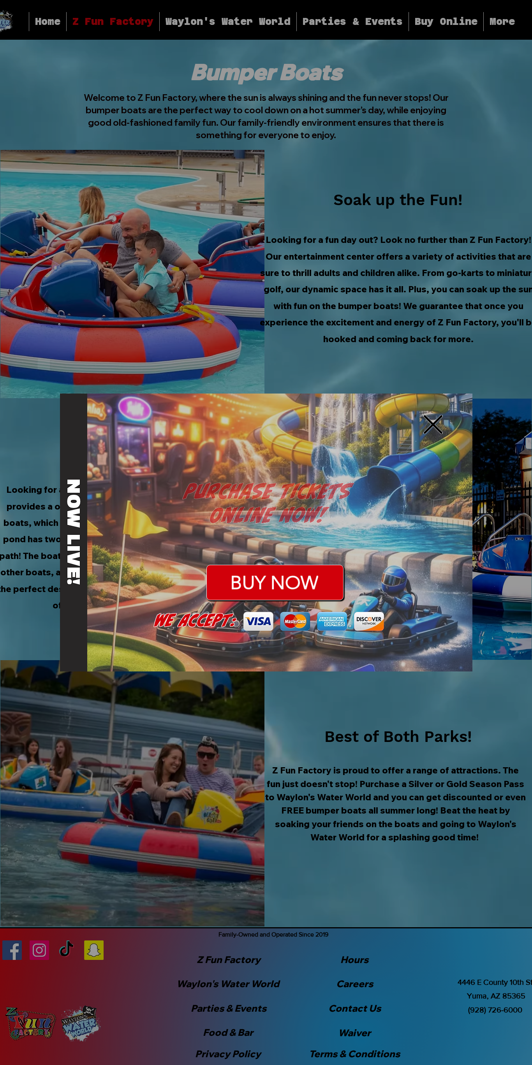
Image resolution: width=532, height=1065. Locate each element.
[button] (433, 424)
